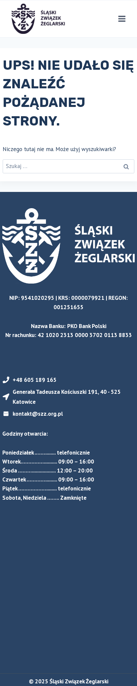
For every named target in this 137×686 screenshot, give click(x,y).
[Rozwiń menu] (122, 19)
